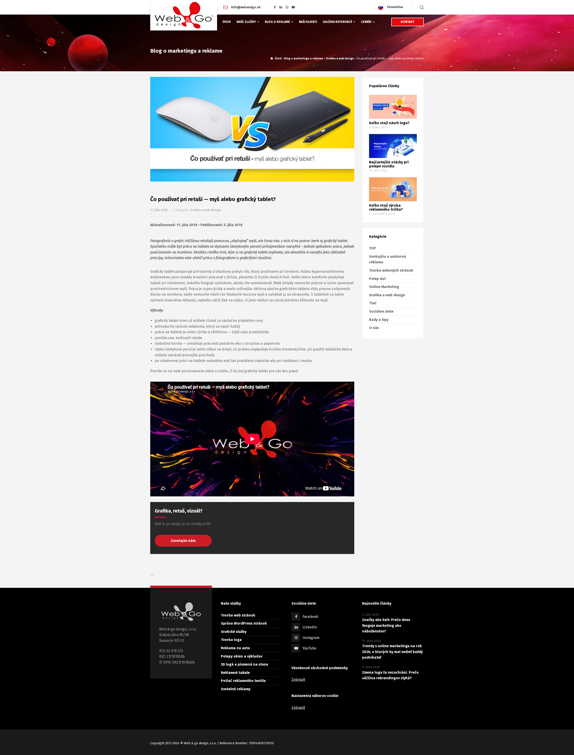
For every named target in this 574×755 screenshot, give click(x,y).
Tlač (372, 303)
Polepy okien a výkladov (241, 656)
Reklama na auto (235, 648)
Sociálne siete (381, 311)
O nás (374, 328)
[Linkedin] (281, 7)
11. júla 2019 (159, 210)
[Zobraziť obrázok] (252, 129)
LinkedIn (309, 627)
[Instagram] (287, 7)
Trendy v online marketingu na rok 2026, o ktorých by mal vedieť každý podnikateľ (392, 652)
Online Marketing (384, 287)
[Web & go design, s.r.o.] (184, 15)
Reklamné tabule (235, 673)
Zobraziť (298, 679)
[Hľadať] (421, 7)
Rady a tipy (378, 320)
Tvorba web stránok (238, 615)
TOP (372, 248)
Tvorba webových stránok (391, 270)
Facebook (310, 616)
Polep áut (377, 279)
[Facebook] (274, 7)
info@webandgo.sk (245, 7)
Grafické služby (233, 632)
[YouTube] (293, 7)
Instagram (311, 638)
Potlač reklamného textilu (243, 681)
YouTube (309, 648)
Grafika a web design (205, 210)
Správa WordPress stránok (244, 623)
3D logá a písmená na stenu (244, 664)
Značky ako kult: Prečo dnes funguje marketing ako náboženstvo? (386, 625)
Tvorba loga (231, 640)
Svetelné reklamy (235, 689)
